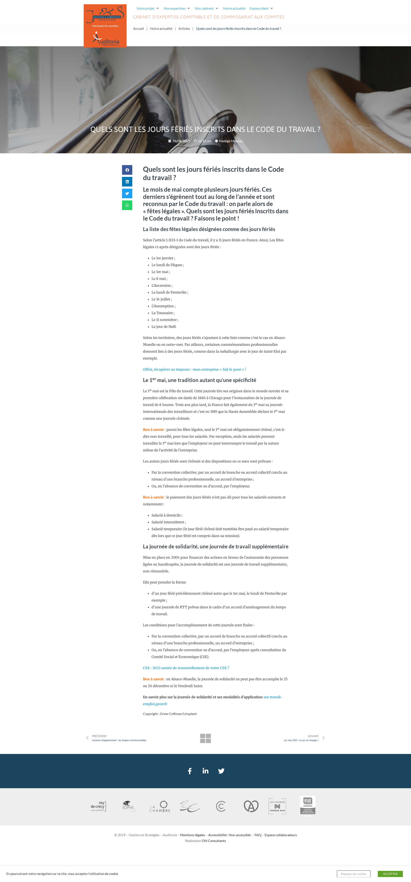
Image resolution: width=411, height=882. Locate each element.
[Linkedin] (205, 771)
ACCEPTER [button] (390, 874)
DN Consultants (214, 841)
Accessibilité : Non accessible (229, 835)
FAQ (258, 835)
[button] (148, 8)
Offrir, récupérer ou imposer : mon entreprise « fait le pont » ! (194, 369)
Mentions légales (192, 835)
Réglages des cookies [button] (354, 874)
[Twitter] (221, 771)
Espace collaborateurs (281, 835)
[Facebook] (189, 771)
